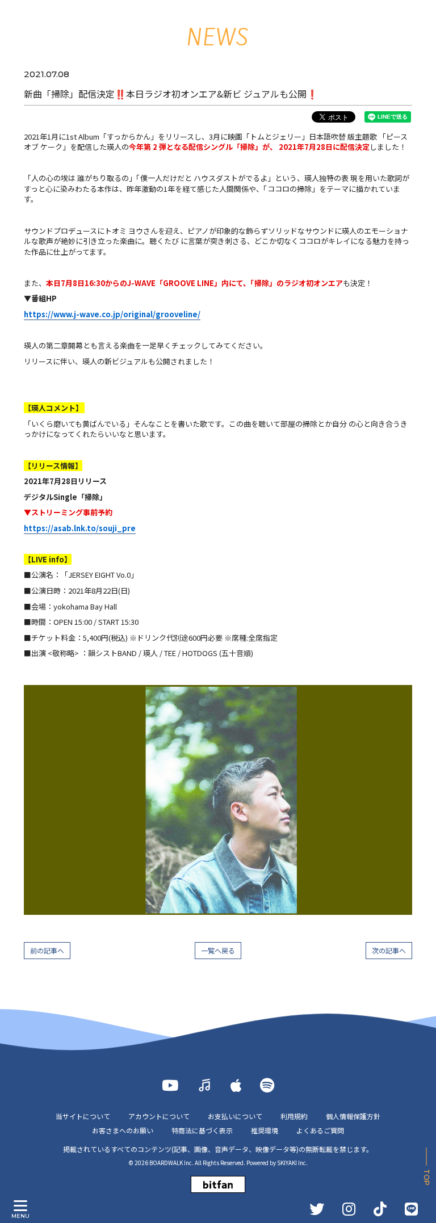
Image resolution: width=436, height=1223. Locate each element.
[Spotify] (267, 1085)
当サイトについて (83, 1116)
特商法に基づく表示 (202, 1130)
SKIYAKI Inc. (292, 1162)
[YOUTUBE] (170, 1085)
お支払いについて (235, 1116)
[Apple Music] (236, 1085)
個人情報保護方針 (353, 1116)
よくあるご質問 (320, 1130)
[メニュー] (20, 1206)
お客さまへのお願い (122, 1130)
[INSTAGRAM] (348, 1208)
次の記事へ (389, 950)
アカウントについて (159, 1116)
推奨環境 (264, 1130)
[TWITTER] (316, 1208)
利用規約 (294, 1116)
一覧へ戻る (218, 950)
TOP (426, 1177)
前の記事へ (47, 950)
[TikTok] (380, 1208)
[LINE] (411, 1208)
